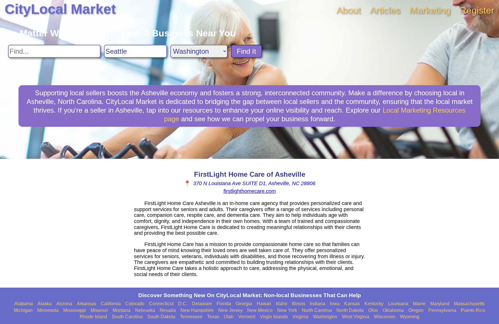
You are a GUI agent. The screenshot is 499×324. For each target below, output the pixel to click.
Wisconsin (384, 316)
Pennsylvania (442, 310)
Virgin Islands (274, 316)
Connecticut (161, 303)
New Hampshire (197, 310)
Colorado (134, 303)
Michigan (23, 310)
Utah (229, 316)
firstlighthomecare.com (250, 191)
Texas (213, 316)
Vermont (246, 316)
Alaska (45, 303)
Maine (419, 303)
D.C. (182, 303)
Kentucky (373, 303)
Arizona (64, 303)
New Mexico (260, 310)
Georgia (244, 303)
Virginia (300, 316)
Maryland (439, 303)
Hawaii (264, 303)
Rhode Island (93, 316)
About (348, 10)
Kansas (352, 303)
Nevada (168, 310)
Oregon (416, 310)
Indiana (317, 303)
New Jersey (230, 310)
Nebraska (145, 310)
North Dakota (350, 310)
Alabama (23, 303)
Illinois (298, 303)
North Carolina (317, 310)
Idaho (281, 303)
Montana (122, 310)
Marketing (429, 10)
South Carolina (127, 316)
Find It (246, 51)
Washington (325, 316)
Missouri (99, 310)
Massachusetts (469, 303)
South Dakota (161, 316)
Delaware (202, 303)
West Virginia (355, 316)
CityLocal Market (60, 9)
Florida (224, 303)
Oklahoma (393, 310)
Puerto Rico (473, 310)
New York (287, 310)
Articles (385, 10)
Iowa (335, 303)
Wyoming (409, 316)
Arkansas (86, 303)
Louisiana (398, 303)
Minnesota (48, 310)
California (111, 303)
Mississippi (74, 310)
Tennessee (191, 316)
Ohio (373, 310)
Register (477, 10)
